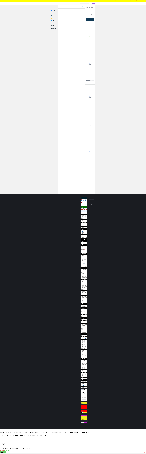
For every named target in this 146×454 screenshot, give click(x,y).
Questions (53, 13)
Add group (53, 8)
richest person (92, 13)
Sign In (91, 3)
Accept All (6, 450)
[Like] (60, 14)
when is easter (91, 14)
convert (92, 7)
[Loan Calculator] (83, 389)
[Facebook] (89, 199)
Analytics (3, 440)
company (89, 7)
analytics (87, 7)
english (92, 8)
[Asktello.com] (54, 3)
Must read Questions (53, 28)
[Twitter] (90, 199)
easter (90, 8)
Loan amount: (83, 390)
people (86, 13)
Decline (2, 450)
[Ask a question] (144, 452)
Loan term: (83, 392)
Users (53, 20)
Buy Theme (53, 23)
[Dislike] (60, 17)
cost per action (87, 8)
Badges (53, 18)
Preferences (3, 443)
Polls (52, 15)
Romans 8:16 (90, 204)
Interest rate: (83, 394)
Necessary (3, 433)
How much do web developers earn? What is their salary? (69, 13)
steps (86, 14)
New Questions (53, 25)
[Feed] (93, 199)
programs (89, 13)
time (88, 14)
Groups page (53, 10)
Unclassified (3, 446)
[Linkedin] (92, 199)
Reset (82, 412)
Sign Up (93, 3)
